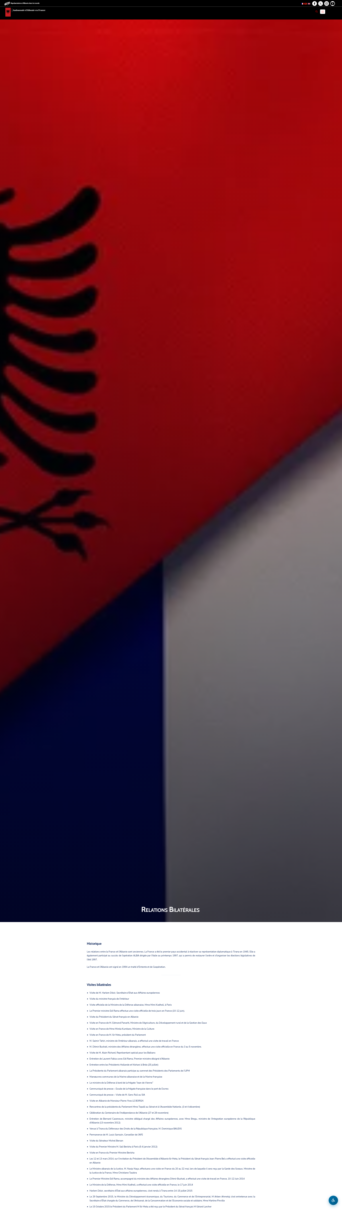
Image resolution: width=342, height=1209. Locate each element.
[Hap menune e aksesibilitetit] (333, 1200)
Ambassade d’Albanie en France (29, 10)
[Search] (316, 11)
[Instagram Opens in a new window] (326, 3)
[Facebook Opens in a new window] (314, 3)
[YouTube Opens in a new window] (332, 3)
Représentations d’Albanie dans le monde (25, 3)
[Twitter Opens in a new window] (320, 3)
